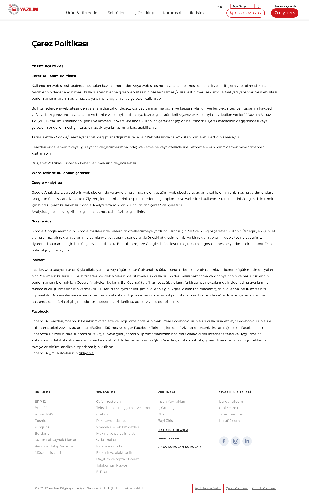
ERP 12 (41, 401)
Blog (161, 414)
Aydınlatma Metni (208, 488)
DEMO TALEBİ (169, 438)
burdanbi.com (231, 401)
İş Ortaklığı (167, 408)
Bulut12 (41, 408)
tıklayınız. (86, 353)
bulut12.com (229, 421)
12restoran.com (232, 414)
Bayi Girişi (166, 421)
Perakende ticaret (111, 421)
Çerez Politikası (237, 488)
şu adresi (137, 302)
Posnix (41, 421)
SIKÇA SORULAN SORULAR (179, 446)
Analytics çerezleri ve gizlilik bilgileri (61, 212)
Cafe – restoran (108, 401)
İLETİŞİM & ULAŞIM (173, 430)
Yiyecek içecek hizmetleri (117, 427)
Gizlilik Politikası (264, 488)
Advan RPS (44, 414)
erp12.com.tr (229, 408)
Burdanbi (42, 433)
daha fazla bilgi (120, 212)
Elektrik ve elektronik (114, 453)
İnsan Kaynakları (171, 401)
